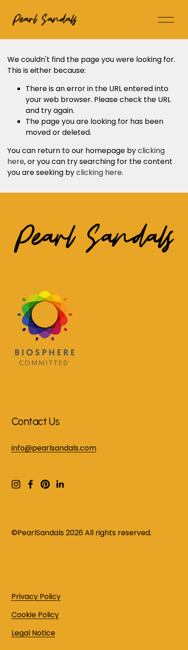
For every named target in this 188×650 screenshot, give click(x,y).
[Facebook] (30, 484)
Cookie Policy (35, 614)
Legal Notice (33, 633)
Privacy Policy (36, 596)
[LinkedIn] (59, 484)
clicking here (99, 172)
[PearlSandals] (42, 363)
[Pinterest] (45, 484)
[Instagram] (16, 484)
